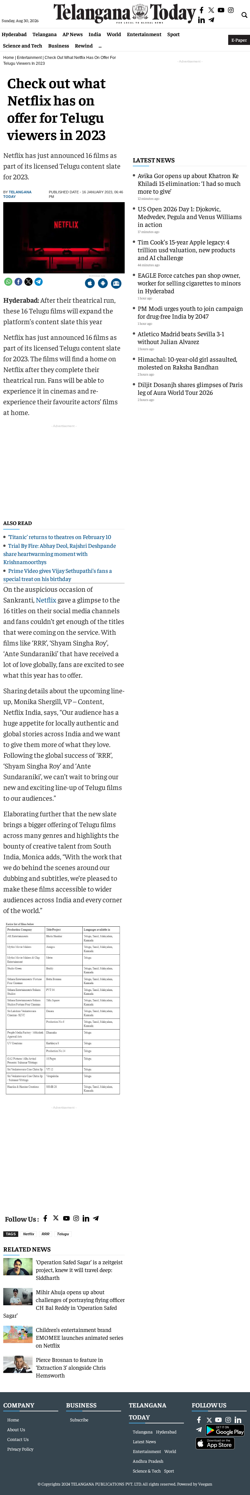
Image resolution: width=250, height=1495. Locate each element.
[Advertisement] (64, 1156)
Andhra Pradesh (148, 1461)
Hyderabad (14, 34)
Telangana (45, 34)
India (95, 34)
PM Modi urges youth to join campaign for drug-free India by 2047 (190, 312)
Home (8, 57)
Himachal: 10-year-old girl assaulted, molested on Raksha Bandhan (187, 363)
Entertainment (144, 34)
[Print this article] (116, 284)
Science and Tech (22, 45)
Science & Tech (147, 1471)
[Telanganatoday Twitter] (56, 1219)
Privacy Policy (20, 1449)
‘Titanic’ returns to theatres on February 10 (59, 536)
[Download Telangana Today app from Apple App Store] (90, 284)
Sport (173, 34)
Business (58, 45)
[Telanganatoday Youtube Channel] (66, 1219)
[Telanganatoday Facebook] (45, 1219)
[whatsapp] (8, 282)
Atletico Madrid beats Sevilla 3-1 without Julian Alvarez (181, 337)
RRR (45, 1234)
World (114, 34)
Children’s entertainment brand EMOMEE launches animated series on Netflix (79, 1337)
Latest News (154, 160)
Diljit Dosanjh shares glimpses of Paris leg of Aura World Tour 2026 (190, 388)
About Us (16, 1429)
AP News (72, 34)
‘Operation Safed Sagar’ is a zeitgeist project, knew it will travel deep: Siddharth (79, 1269)
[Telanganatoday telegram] (95, 1219)
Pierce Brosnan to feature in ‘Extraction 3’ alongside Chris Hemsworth (71, 1367)
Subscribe (79, 1419)
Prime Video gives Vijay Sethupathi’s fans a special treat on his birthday (57, 574)
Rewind (84, 45)
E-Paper (239, 40)
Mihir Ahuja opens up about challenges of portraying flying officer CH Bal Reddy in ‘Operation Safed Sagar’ (64, 1303)
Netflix (46, 599)
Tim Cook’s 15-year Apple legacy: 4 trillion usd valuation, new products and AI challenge (186, 249)
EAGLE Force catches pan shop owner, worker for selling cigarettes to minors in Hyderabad (189, 283)
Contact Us (18, 1439)
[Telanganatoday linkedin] (86, 1219)
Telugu (63, 1234)
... (100, 45)
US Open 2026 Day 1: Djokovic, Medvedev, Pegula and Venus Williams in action (190, 216)
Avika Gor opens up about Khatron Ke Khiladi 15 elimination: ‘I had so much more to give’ (189, 183)
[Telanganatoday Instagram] (76, 1219)
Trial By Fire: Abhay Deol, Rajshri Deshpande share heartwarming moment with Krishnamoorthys (59, 553)
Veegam (205, 1484)
